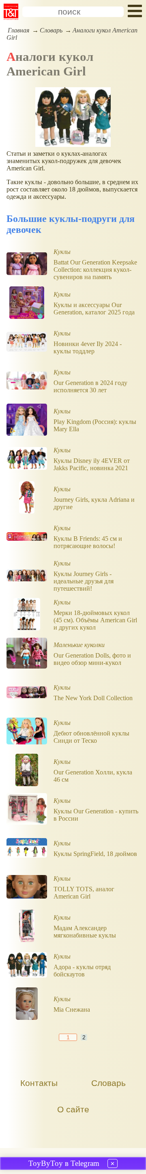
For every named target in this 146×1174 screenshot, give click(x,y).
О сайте (73, 1109)
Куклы (62, 251)
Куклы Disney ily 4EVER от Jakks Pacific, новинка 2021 (92, 464)
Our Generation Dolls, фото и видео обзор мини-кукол (92, 659)
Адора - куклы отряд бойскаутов (82, 970)
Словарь (51, 30)
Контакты (39, 1083)
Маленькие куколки (79, 644)
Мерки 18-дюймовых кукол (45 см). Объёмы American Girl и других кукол (95, 620)
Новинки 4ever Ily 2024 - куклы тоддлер (88, 347)
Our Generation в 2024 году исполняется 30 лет (90, 386)
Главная (18, 30)
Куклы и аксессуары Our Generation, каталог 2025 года (94, 308)
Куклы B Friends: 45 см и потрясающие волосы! (88, 542)
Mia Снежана (72, 1009)
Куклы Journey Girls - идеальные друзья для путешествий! (84, 581)
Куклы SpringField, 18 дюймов (95, 853)
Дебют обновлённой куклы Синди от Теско (91, 737)
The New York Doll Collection (93, 698)
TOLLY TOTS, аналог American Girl (84, 893)
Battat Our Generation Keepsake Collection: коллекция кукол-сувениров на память (95, 269)
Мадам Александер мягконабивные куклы (85, 932)
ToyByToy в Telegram (63, 1163)
